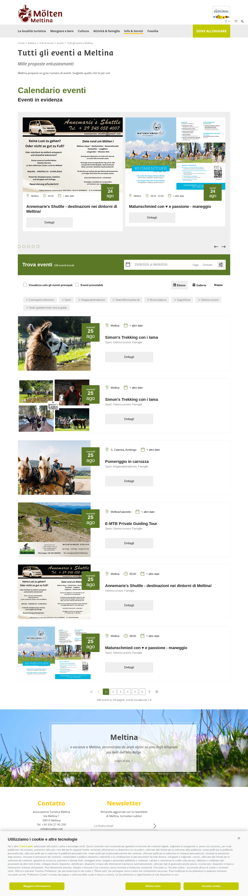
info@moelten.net (51, 829)
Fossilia (152, 31)
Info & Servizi (133, 31)
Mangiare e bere (62, 31)
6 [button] (29, 246)
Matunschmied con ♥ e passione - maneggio (170, 206)
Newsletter (124, 803)
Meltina (32, 43)
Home (21, 43)
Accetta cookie (211, 886)
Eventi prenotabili (92, 285)
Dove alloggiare (211, 31)
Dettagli (49, 222)
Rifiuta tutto (153, 886)
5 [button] (24, 246)
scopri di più (123, 760)
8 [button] (38, 246)
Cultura (83, 31)
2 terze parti (26, 846)
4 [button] (20, 246)
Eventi (60, 43)
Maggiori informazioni (36, 886)
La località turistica (32, 31)
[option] (72, 174)
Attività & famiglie (106, 31)
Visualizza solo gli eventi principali (50, 285)
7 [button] (34, 246)
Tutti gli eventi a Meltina (80, 43)
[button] (238, 838)
